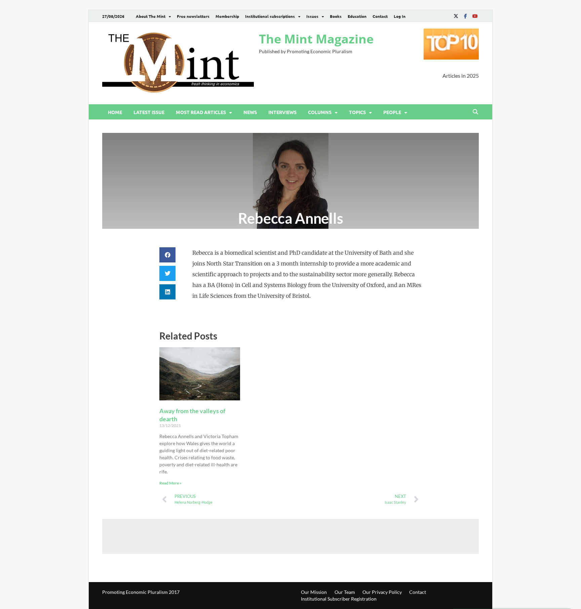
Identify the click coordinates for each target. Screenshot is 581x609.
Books (336, 16)
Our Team (345, 592)
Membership (227, 16)
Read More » (170, 483)
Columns (320, 112)
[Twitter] (456, 16)
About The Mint (150, 16)
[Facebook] (465, 16)
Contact (380, 16)
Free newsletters (193, 16)
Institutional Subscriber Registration (339, 599)
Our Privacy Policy (382, 592)
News (250, 112)
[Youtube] (475, 16)
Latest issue (148, 112)
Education (357, 16)
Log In (399, 16)
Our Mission (314, 592)
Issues (312, 16)
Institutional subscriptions (270, 16)
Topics (357, 112)
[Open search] (475, 112)
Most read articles (201, 112)
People (392, 112)
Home (115, 112)
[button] (167, 254)
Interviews (282, 112)
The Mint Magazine (316, 39)
